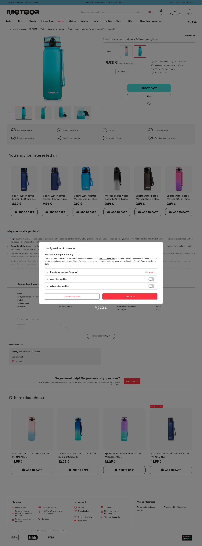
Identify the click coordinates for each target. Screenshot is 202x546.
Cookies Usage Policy (107, 259)
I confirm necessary (72, 296)
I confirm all (130, 296)
